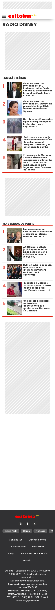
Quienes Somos (37, 539)
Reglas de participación (34, 553)
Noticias (40, 531)
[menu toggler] (4, 16)
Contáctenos (18, 546)
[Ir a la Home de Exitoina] (22, 16)
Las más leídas (14, 78)
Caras (26, 531)
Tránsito (27, 560)
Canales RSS (15, 539)
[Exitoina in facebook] (27, 524)
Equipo (11, 553)
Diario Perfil (11, 531)
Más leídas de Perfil (18, 224)
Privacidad (38, 546)
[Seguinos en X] (34, 524)
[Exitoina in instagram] (20, 524)
